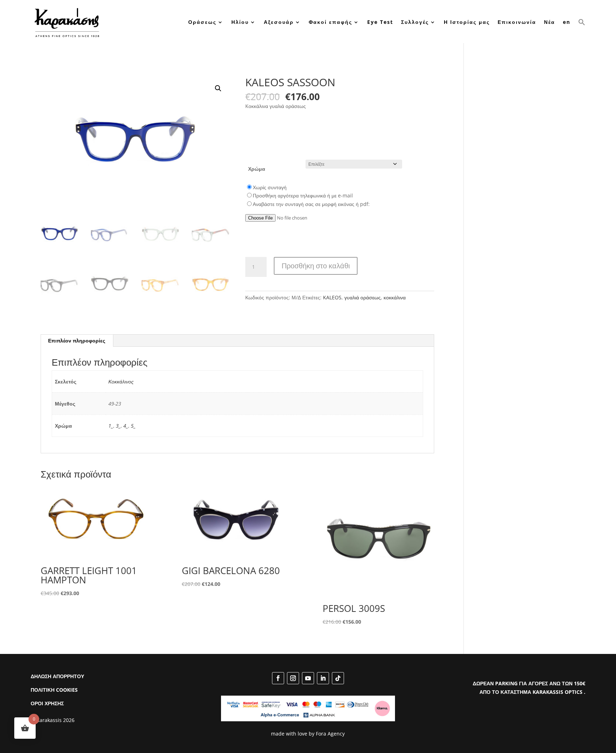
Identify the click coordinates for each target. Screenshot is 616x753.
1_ (110, 425)
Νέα (549, 22)
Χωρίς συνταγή (270, 187)
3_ (118, 425)
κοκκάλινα (395, 297)
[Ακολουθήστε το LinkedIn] (323, 678)
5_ (133, 425)
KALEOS (332, 297)
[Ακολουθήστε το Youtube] (308, 678)
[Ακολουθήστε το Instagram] (293, 678)
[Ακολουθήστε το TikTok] (338, 678)
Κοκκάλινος (121, 381)
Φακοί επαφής (330, 22)
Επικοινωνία (517, 22)
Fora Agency (330, 733)
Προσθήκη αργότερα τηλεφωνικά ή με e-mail (303, 195)
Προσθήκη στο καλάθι (316, 265)
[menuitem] (566, 22)
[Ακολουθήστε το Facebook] (278, 678)
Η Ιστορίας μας (467, 22)
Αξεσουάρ (279, 22)
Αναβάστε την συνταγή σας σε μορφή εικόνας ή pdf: (311, 204)
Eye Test (380, 22)
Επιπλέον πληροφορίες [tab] (76, 340)
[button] (581, 22)
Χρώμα (256, 168)
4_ (125, 425)
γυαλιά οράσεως (362, 297)
